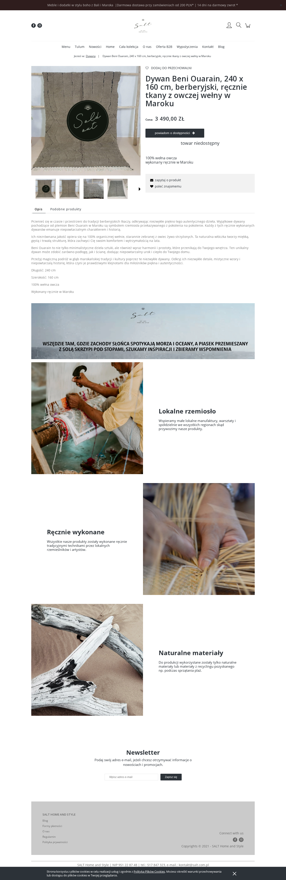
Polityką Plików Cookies (149, 871)
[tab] (39, 209)
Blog (45, 820)
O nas (46, 831)
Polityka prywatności (55, 842)
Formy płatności (52, 826)
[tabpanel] (143, 256)
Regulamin (49, 837)
